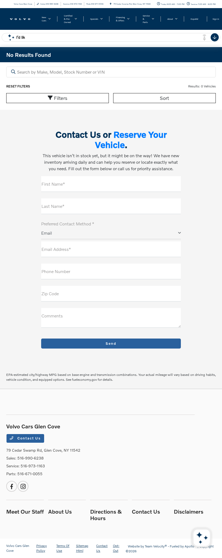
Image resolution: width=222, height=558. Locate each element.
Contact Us (28, 438)
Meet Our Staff (25, 511)
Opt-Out (116, 548)
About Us (60, 511)
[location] (110, 4)
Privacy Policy (41, 548)
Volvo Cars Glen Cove (17, 548)
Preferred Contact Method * (67, 223)
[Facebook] (11, 486)
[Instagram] (23, 486)
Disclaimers (188, 511)
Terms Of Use (62, 548)
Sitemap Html (82, 548)
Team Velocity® (156, 546)
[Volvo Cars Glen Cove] (20, 18)
